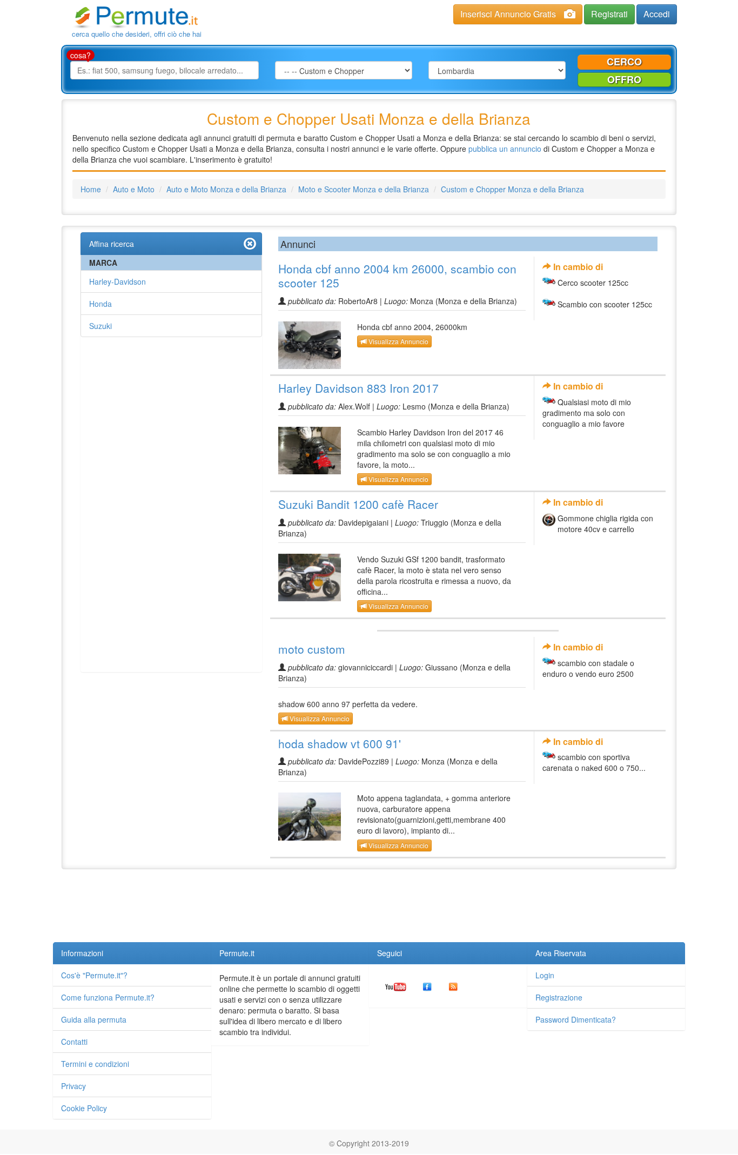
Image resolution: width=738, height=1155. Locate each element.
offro (624, 79)
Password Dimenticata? (575, 1019)
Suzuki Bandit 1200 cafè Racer (358, 504)
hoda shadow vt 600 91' (339, 743)
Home (90, 189)
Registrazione (558, 997)
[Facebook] (427, 985)
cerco (624, 62)
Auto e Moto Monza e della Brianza (226, 189)
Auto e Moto (134, 189)
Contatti (74, 1041)
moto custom (311, 649)
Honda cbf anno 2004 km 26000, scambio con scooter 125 (397, 275)
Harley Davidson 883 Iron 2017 (358, 388)
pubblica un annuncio (504, 148)
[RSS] (453, 985)
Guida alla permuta (93, 1019)
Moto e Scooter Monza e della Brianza (363, 189)
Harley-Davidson (117, 281)
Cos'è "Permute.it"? (94, 975)
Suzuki (100, 325)
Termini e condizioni (95, 1063)
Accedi (656, 14)
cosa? (80, 55)
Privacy (73, 1085)
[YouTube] (395, 985)
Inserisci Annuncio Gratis (508, 14)
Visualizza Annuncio (397, 341)
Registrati (609, 14)
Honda (100, 303)
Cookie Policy (84, 1108)
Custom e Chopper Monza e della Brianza (512, 189)
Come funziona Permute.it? (108, 997)
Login (544, 975)
